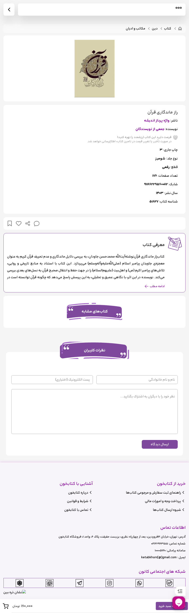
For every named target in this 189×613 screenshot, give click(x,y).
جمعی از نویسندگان (150, 129)
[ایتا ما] (49, 583)
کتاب (167, 28)
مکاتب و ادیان (135, 28)
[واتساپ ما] (139, 583)
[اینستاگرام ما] (109, 583)
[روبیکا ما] (19, 583)
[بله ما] (169, 583)
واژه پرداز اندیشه (156, 120)
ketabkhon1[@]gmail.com (159, 557)
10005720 (160, 550)
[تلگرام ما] (79, 583)
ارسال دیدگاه (160, 444)
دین (155, 28)
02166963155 (159, 543)
